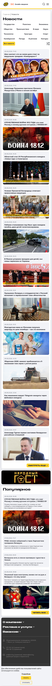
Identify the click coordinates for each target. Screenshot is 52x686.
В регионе (33, 39)
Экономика (43, 24)
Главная (6, 14)
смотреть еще (37, 465)
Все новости (9, 43)
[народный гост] (26, 477)
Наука (45, 29)
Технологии (8, 34)
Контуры (44, 39)
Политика (27, 24)
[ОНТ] (6, 4)
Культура (28, 34)
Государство (9, 24)
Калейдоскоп (9, 39)
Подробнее (26, 674)
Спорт (45, 34)
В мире (36, 29)
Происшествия (22, 29)
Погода (22, 39)
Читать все (39, 613)
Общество (8, 29)
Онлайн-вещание (21, 4)
